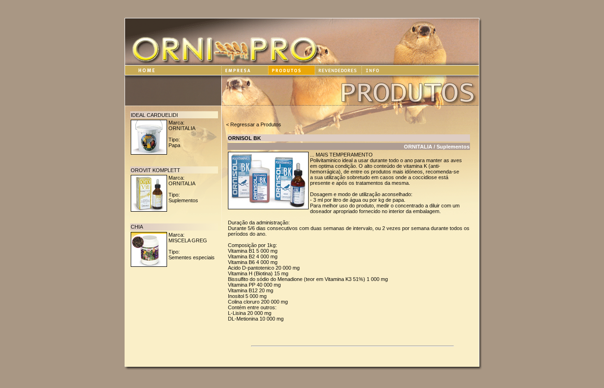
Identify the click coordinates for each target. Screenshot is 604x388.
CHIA (137, 227)
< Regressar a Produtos (253, 124)
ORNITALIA (181, 128)
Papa (174, 145)
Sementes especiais (191, 257)
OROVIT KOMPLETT (155, 170)
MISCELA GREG (187, 240)
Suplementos (183, 200)
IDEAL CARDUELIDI (154, 115)
